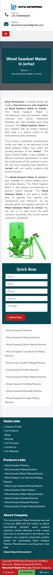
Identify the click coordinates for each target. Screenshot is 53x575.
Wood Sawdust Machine (19, 330)
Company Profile (13, 426)
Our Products (11, 430)
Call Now (9, 572)
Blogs (7, 434)
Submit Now (15, 317)
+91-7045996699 (20, 15)
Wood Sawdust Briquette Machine (24, 390)
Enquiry (45, 572)
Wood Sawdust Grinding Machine (23, 383)
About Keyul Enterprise (17, 551)
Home (24, 70)
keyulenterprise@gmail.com (27, 24)
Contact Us (10, 447)
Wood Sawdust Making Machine (23, 337)
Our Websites (11, 451)
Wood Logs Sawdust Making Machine (25, 362)
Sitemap (8, 438)
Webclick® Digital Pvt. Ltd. (17, 567)
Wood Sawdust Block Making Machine (26, 344)
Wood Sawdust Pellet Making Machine (26, 376)
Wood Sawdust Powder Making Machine (24, 506)
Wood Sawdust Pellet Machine (22, 369)
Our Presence (11, 443)
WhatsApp (27, 572)
